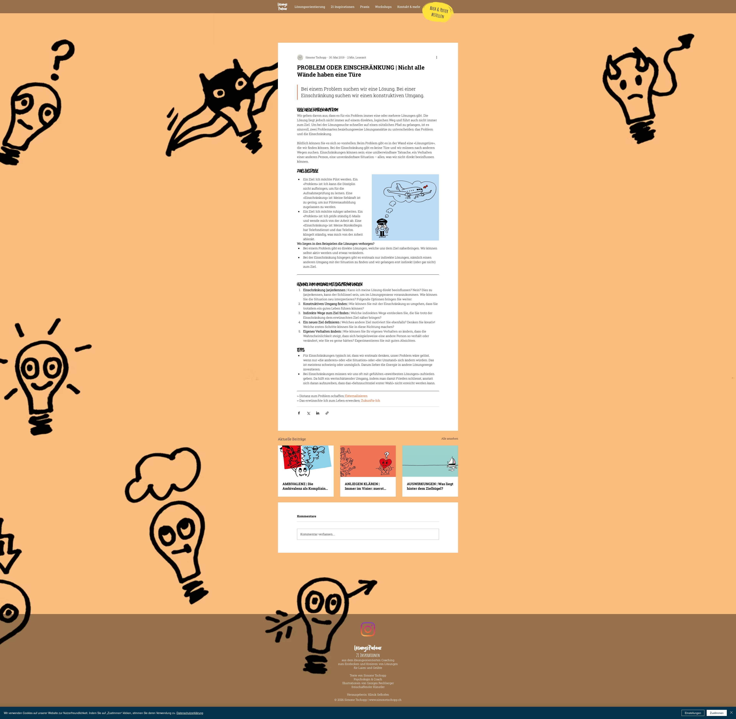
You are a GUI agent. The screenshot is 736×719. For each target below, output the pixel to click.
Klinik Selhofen (378, 694)
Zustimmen (717, 713)
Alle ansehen (449, 438)
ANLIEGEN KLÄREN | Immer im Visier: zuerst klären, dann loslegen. (364, 486)
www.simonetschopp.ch (385, 700)
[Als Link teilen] (327, 413)
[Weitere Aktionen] (436, 57)
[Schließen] (731, 713)
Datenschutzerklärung (190, 713)
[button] (364, 6)
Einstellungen (693, 713)
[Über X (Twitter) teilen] (308, 413)
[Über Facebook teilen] (299, 413)
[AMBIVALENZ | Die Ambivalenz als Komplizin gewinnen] (306, 461)
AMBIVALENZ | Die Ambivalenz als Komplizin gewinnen (304, 486)
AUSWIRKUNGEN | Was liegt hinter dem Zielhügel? (430, 486)
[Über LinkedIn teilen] (318, 413)
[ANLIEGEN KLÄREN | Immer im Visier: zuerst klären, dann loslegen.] (368, 461)
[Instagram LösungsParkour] (368, 629)
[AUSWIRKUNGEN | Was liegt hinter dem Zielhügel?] (430, 461)
